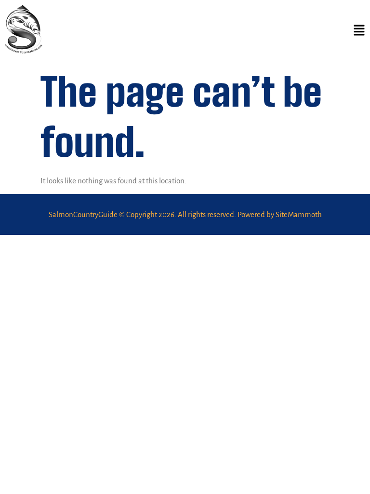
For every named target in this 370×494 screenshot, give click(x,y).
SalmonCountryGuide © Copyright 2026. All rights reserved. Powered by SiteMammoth (185, 214)
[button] (359, 31)
